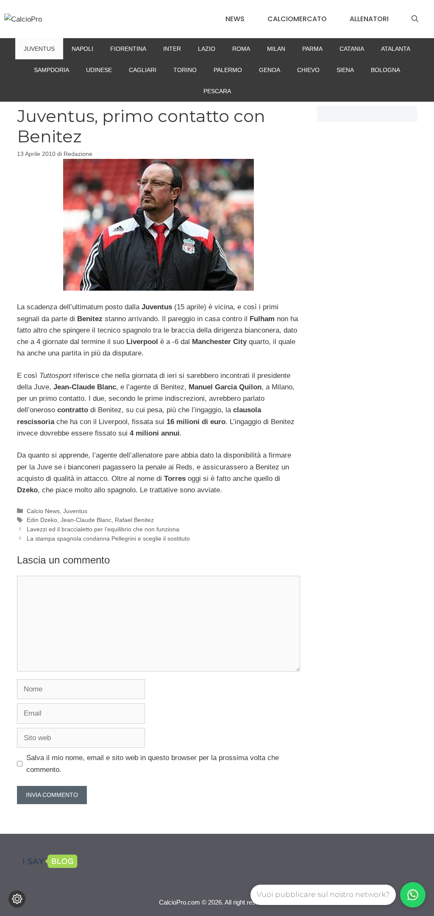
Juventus (39, 48)
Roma (241, 48)
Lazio (206, 48)
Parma (312, 48)
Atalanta (395, 48)
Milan (276, 48)
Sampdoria (51, 70)
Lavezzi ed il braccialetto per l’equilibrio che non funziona (103, 529)
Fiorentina (128, 48)
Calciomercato (297, 19)
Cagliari (142, 70)
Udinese (99, 70)
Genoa (269, 70)
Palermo (228, 70)
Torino (185, 70)
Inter (172, 48)
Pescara (217, 91)
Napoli (82, 48)
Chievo (308, 70)
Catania (351, 48)
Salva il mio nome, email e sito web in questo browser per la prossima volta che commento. (152, 763)
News (235, 19)
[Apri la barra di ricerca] (415, 19)
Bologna (385, 70)
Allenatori (369, 19)
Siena (345, 70)
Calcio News (43, 511)
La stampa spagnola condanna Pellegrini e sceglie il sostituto (108, 538)
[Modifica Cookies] (16, 899)
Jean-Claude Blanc (86, 519)
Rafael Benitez (134, 519)
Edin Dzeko (42, 519)
